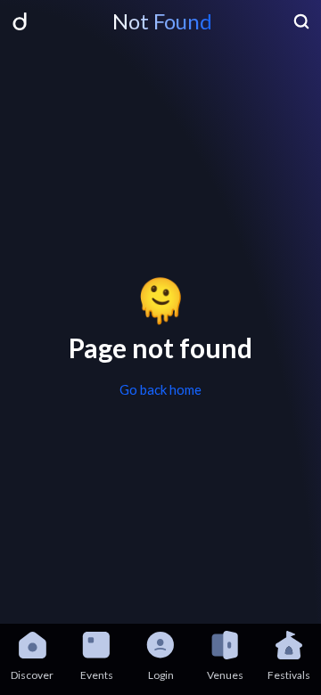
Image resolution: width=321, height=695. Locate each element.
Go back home (160, 389)
